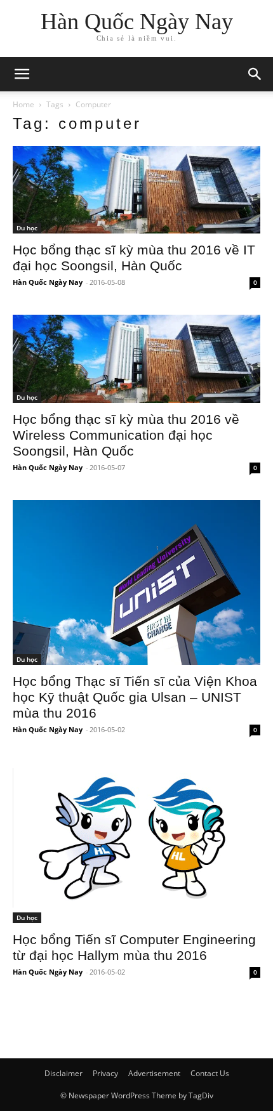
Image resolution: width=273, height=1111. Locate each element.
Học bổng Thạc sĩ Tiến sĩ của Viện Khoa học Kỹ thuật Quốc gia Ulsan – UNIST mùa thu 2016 (135, 697)
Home (23, 104)
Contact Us (209, 1073)
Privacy (105, 1073)
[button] (255, 74)
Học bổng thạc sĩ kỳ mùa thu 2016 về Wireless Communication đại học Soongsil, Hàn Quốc (126, 435)
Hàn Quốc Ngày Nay (48, 282)
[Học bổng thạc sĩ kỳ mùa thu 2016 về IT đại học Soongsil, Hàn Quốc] (136, 189)
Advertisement (154, 1073)
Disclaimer (63, 1073)
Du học (27, 227)
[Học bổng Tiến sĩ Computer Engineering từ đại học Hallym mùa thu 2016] (136, 843)
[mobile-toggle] (21, 74)
